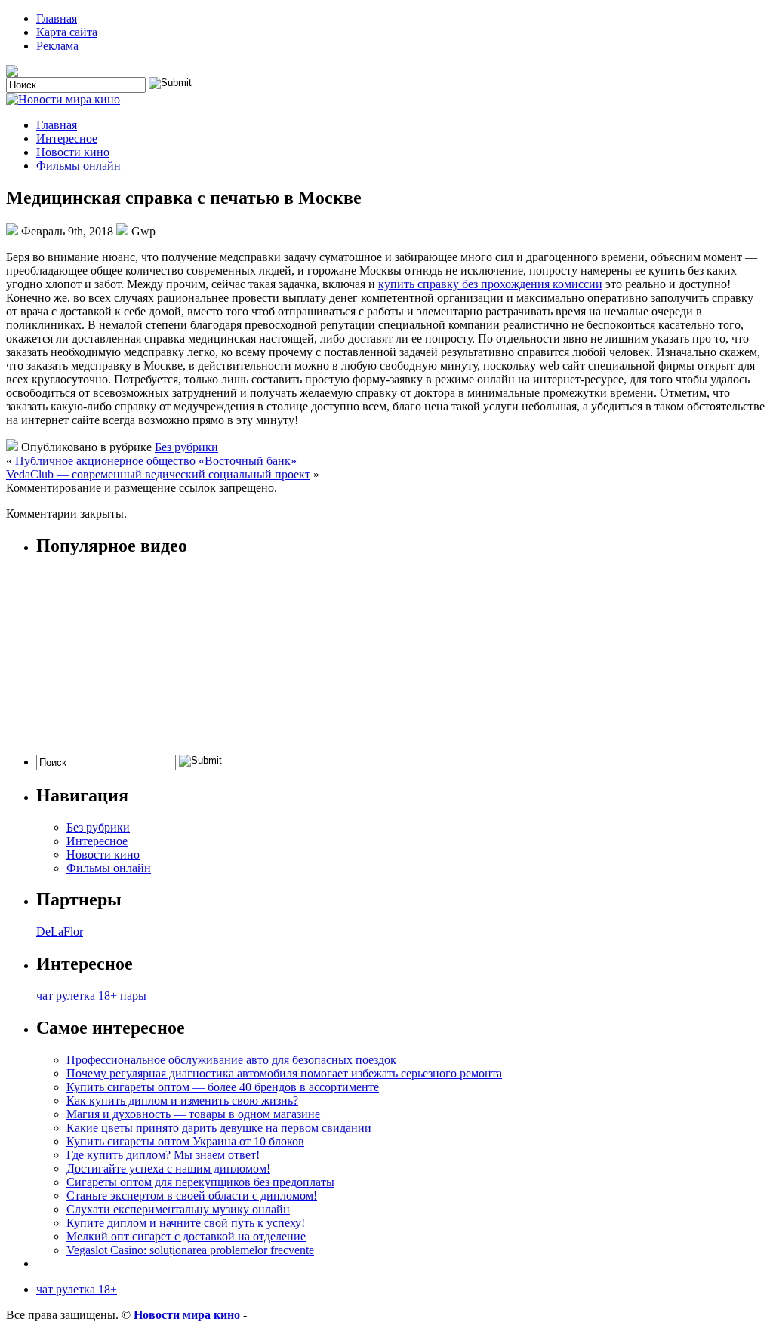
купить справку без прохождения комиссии (490, 284)
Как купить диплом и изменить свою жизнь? (182, 1100)
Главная (56, 18)
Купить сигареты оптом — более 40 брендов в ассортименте (222, 1087)
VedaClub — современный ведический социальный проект (158, 474)
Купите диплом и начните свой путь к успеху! (185, 1222)
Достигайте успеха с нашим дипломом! (168, 1168)
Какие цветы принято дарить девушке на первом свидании (218, 1127)
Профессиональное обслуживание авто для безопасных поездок (231, 1059)
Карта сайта (66, 32)
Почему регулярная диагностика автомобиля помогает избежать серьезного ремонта (284, 1073)
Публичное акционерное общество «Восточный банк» (156, 460)
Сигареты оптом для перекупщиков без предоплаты (200, 1182)
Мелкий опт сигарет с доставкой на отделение (186, 1236)
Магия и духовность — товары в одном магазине (193, 1114)
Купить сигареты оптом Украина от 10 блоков (185, 1141)
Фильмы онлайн (78, 165)
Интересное (66, 138)
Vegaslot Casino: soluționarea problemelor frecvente (190, 1249)
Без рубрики (186, 447)
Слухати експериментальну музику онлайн (178, 1209)
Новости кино (72, 152)
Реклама (57, 45)
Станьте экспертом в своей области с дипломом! (191, 1195)
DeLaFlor (59, 931)
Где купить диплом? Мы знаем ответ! (163, 1154)
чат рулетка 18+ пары (91, 995)
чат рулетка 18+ (76, 1289)
